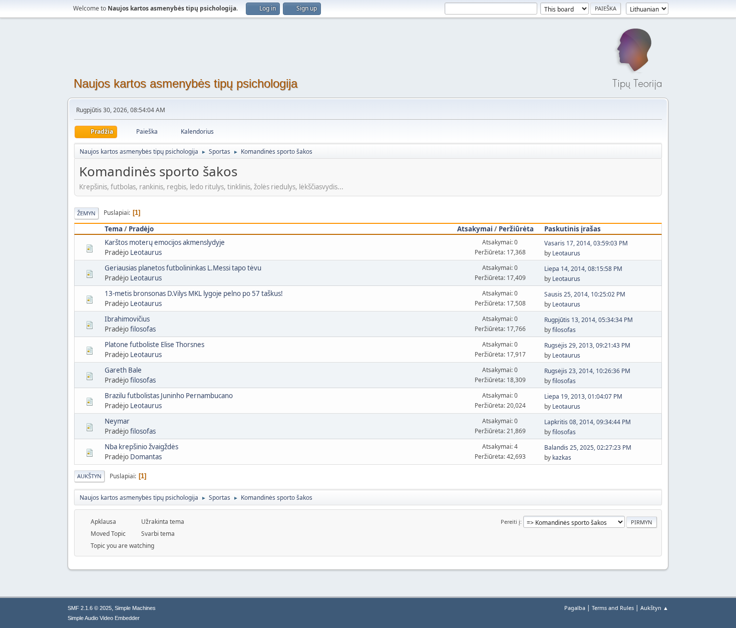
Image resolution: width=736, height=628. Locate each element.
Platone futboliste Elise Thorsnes (154, 344)
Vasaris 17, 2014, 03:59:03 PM (586, 243)
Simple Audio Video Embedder (104, 618)
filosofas (143, 329)
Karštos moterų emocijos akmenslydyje (165, 242)
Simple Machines (135, 608)
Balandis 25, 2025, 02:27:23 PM (587, 447)
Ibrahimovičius (127, 319)
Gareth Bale (123, 370)
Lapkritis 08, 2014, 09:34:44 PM (587, 422)
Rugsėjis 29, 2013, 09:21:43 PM (587, 345)
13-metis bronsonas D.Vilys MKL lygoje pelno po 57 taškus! (194, 293)
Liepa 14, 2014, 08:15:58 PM (583, 268)
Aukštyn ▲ (654, 607)
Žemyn (86, 213)
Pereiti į (510, 521)
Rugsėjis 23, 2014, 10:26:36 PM (587, 371)
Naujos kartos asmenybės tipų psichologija (185, 83)
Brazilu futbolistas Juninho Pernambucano (169, 395)
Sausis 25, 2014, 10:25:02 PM (584, 294)
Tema (114, 228)
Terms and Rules (613, 607)
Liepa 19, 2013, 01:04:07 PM (583, 396)
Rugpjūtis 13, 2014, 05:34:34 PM (588, 320)
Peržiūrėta (516, 228)
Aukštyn (89, 476)
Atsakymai (475, 228)
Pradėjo (141, 228)
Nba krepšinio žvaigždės (141, 446)
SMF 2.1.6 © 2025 (90, 608)
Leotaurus (146, 252)
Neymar (117, 421)
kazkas (561, 457)
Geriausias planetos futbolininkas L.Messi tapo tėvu (183, 267)
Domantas (146, 456)
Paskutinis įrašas (572, 228)
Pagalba (574, 607)
